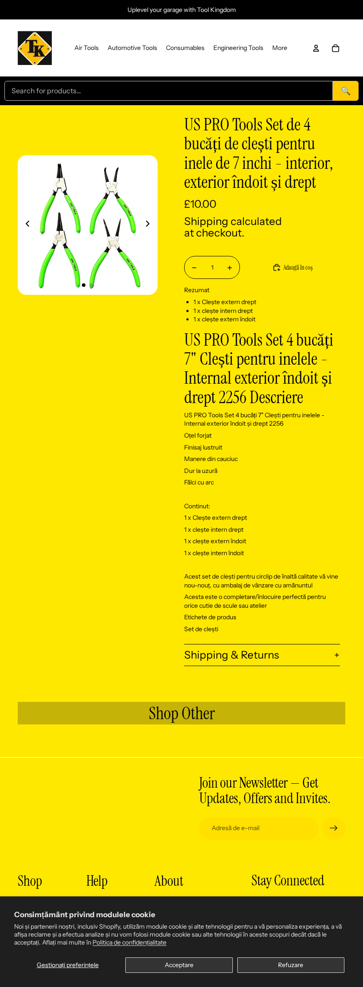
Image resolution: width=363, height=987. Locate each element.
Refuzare (290, 965)
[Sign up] (333, 828)
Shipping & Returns (231, 654)
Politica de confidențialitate (129, 942)
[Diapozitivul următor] (150, 225)
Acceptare (179, 965)
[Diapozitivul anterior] (25, 225)
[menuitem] (86, 48)
